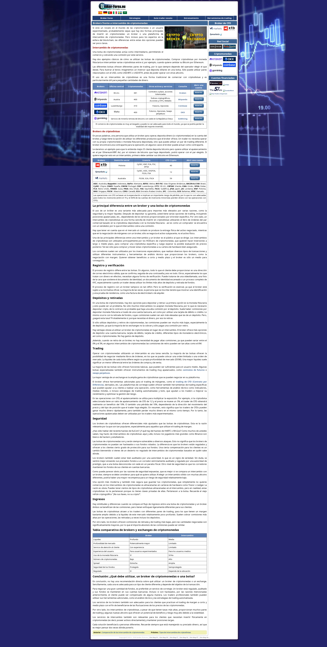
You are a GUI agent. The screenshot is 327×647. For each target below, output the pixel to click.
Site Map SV (184, 637)
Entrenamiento (191, 18)
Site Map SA (204, 637)
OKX (183, 112)
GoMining (183, 118)
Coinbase (182, 105)
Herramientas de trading (219, 18)
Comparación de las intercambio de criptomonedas (123, 632)
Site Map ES (153, 637)
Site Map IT (174, 637)
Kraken (182, 93)
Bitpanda (182, 99)
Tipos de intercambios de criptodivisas (175, 632)
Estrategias (134, 18)
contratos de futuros (194, 370)
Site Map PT (194, 637)
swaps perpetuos (101, 373)
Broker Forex (106, 18)
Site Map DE (163, 637)
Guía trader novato (163, 18)
